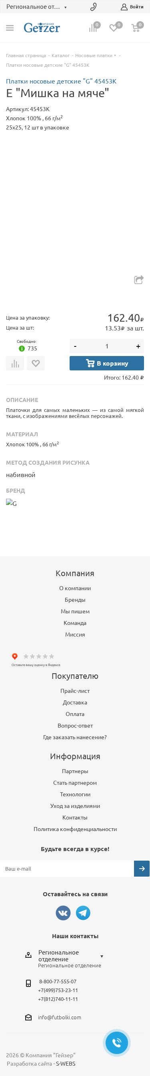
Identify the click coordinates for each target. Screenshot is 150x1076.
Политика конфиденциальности (75, 829)
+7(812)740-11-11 (58, 999)
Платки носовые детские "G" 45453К (61, 81)
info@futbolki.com (59, 1017)
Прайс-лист (75, 691)
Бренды (75, 600)
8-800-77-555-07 (57, 981)
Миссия (75, 634)
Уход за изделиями (75, 806)
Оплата (75, 714)
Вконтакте (63, 913)
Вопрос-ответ (75, 725)
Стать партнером (75, 783)
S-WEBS (65, 1063)
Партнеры (75, 771)
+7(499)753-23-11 (58, 990)
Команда (75, 623)
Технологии (75, 794)
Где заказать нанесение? (75, 737)
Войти (137, 6)
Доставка (75, 702)
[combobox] (73, 956)
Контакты (75, 817)
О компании (75, 588)
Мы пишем (75, 611)
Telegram (83, 913)
